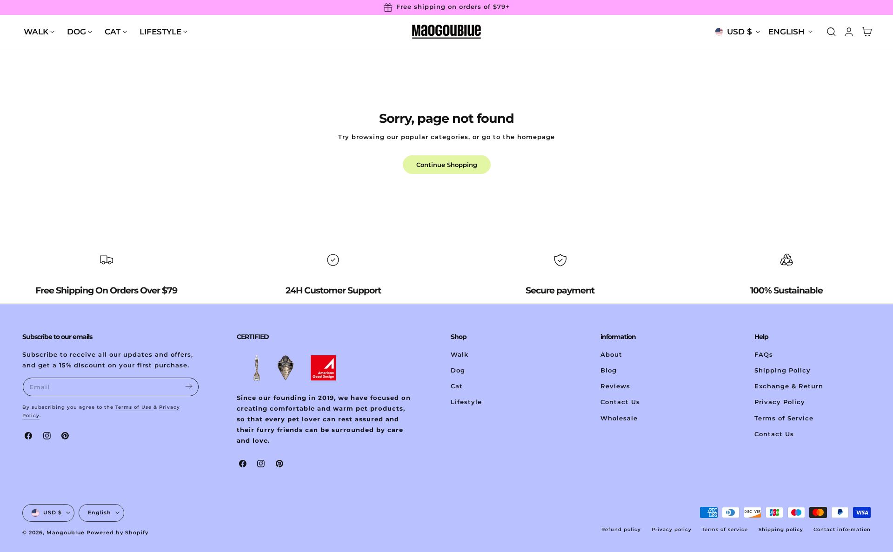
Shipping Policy (782, 370)
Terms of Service (783, 417)
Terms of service (725, 529)
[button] (831, 32)
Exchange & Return (788, 386)
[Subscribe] (188, 386)
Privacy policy (672, 529)
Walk (459, 354)
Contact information (842, 529)
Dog (458, 370)
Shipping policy (781, 529)
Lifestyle (466, 402)
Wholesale (619, 417)
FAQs (763, 354)
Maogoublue (66, 532)
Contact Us (620, 402)
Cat (457, 386)
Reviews (615, 386)
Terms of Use (134, 407)
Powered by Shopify (117, 532)
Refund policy (621, 529)
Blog (608, 370)
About (611, 354)
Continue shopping (446, 164)
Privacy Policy (779, 402)
